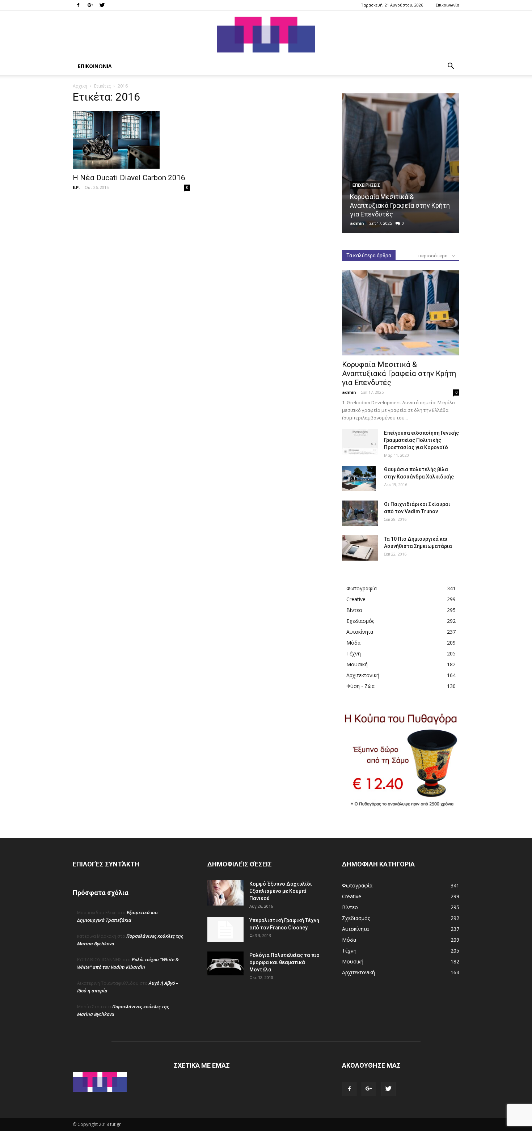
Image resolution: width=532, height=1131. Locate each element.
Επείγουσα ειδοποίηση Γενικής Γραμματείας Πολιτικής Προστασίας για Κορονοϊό (421, 440)
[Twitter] (102, 5)
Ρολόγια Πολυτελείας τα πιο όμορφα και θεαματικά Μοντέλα (284, 962)
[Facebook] (78, 5)
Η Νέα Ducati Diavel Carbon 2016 (129, 177)
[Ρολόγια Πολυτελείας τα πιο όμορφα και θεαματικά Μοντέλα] (225, 963)
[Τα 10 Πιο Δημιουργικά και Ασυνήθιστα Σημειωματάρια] (360, 548)
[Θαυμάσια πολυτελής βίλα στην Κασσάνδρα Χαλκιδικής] (359, 478)
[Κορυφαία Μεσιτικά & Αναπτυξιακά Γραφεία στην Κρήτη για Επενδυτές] (400, 163)
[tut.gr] (266, 34)
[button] (450, 66)
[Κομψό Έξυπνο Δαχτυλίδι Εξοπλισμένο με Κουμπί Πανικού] (225, 893)
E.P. (76, 187)
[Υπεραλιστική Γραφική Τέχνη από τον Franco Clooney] (225, 929)
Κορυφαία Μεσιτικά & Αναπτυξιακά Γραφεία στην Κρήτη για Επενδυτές (400, 205)
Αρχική (80, 86)
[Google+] (90, 5)
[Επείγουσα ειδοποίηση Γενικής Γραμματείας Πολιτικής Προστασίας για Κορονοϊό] (360, 442)
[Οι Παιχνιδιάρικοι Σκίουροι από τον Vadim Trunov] (360, 513)
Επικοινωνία (447, 5)
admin (357, 223)
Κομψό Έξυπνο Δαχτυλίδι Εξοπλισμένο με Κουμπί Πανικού (280, 891)
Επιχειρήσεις (366, 185)
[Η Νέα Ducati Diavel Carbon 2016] (131, 140)
